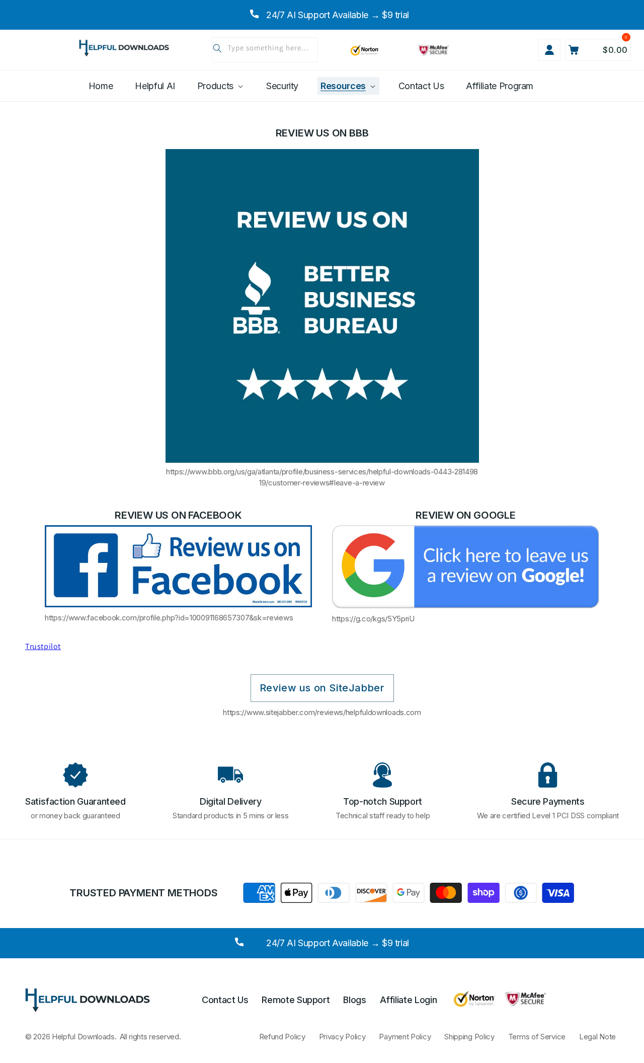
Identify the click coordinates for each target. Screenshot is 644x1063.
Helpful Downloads (83, 1036)
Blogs (354, 999)
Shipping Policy (469, 1036)
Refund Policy (282, 1036)
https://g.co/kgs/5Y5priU (373, 618)
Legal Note (597, 1036)
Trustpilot (43, 646)
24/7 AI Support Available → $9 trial (337, 943)
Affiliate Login (408, 999)
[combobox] (265, 49)
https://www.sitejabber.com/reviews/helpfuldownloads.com (322, 712)
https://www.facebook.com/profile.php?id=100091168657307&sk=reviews (169, 617)
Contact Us (225, 999)
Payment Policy (405, 1036)
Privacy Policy (342, 1036)
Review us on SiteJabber (322, 688)
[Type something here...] (217, 48)
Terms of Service (537, 1036)
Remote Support (296, 999)
